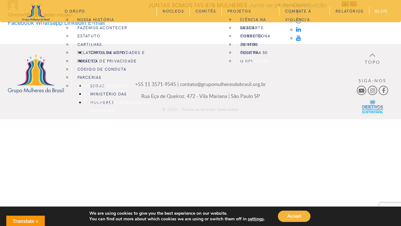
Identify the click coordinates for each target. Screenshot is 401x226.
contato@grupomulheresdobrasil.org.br (223, 84)
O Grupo (75, 10)
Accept (294, 216)
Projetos (239, 10)
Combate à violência (298, 15)
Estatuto (89, 35)
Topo (372, 62)
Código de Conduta (101, 69)
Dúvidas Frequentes (102, 85)
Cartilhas (89, 44)
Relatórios (349, 10)
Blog (381, 10)
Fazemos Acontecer (102, 27)
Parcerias (89, 77)
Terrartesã (254, 60)
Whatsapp (49, 22)
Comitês (205, 10)
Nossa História (95, 19)
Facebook (21, 22)
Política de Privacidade (107, 60)
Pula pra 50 (254, 52)
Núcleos (173, 10)
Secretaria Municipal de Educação (120, 106)
